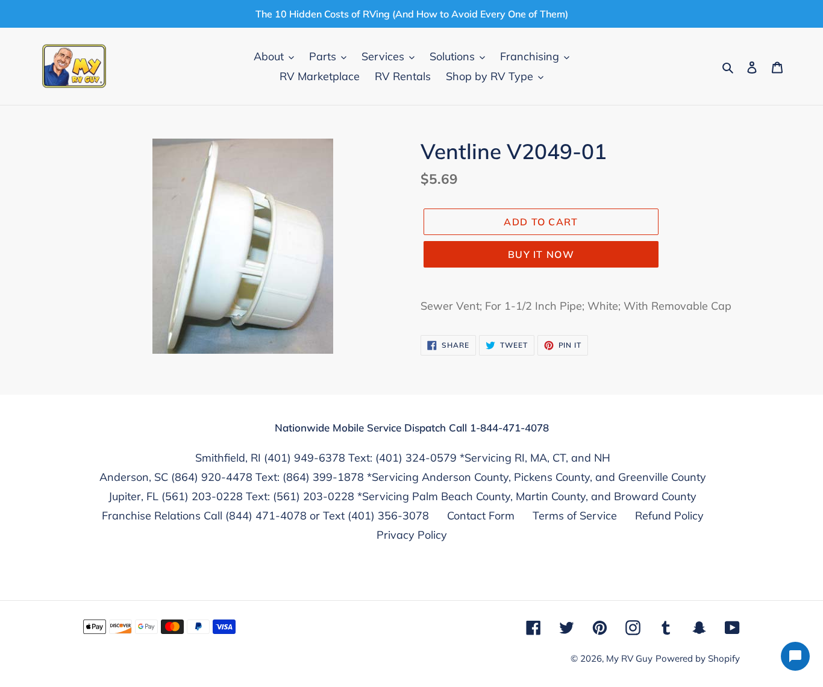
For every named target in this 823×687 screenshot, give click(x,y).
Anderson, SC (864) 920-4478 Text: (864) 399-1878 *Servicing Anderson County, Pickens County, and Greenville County (402, 477)
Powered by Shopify (698, 658)
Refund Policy (669, 515)
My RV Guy (629, 658)
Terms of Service (575, 515)
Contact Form (481, 515)
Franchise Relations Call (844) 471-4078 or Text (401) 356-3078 (265, 515)
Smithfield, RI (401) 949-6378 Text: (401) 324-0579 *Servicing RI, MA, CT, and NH (402, 458)
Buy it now (541, 254)
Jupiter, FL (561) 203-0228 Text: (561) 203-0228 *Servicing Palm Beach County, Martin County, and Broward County (402, 496)
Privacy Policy (412, 535)
